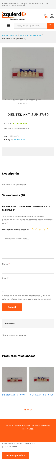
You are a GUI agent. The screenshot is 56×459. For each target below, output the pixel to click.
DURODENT (19, 139)
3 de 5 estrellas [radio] (40, 229)
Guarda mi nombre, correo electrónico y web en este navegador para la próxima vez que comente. (27, 297)
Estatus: (8, 123)
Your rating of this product (15, 229)
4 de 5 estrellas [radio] (44, 229)
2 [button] (28, 410)
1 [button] (25, 410)
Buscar (50, 26)
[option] (14, 384)
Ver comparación (15, 455)
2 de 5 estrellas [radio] (36, 229)
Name (6, 264)
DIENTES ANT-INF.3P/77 (13, 395)
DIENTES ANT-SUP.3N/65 (41, 395)
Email (5, 278)
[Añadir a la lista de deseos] (17, 390)
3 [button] (31, 410)
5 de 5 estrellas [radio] (47, 229)
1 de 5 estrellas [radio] (32, 229)
